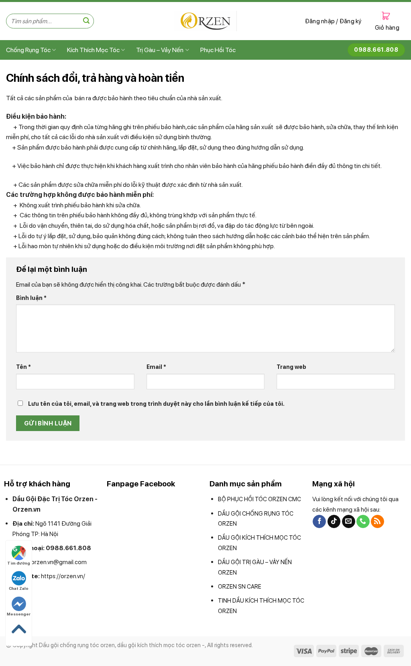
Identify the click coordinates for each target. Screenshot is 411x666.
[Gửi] (86, 21)
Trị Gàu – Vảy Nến (159, 50)
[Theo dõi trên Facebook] (319, 521)
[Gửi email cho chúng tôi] (348, 521)
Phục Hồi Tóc (218, 50)
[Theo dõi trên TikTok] (334, 521)
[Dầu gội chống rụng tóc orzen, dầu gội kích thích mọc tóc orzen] (205, 21)
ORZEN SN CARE (239, 586)
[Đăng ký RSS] (377, 521)
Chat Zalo (18, 588)
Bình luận (31, 297)
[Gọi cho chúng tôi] (363, 521)
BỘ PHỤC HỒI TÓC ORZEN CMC (259, 499)
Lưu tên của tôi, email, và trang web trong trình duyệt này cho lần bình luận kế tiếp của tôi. (156, 403)
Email (156, 366)
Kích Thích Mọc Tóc (93, 50)
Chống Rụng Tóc (28, 50)
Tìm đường (18, 563)
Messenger (19, 613)
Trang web (291, 366)
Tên (23, 366)
